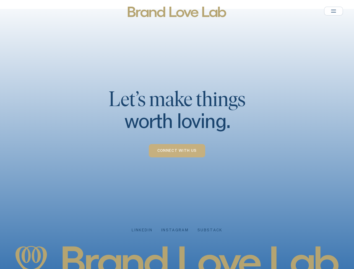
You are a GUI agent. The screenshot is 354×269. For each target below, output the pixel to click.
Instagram (175, 230)
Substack (209, 230)
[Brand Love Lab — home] (177, 12)
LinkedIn (142, 230)
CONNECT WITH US (177, 150)
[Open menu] (333, 11)
